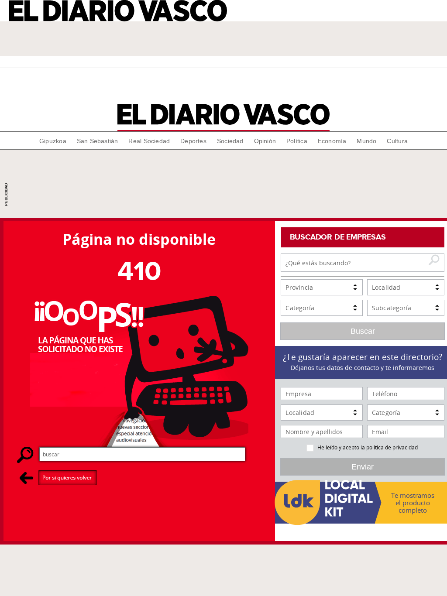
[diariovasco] (223, 114)
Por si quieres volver (58, 477)
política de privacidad (392, 447)
